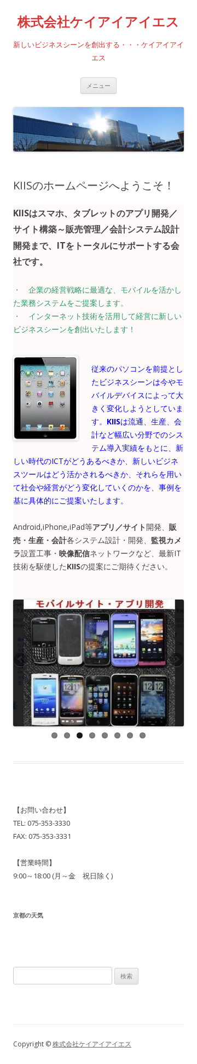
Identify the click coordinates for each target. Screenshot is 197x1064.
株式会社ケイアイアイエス (98, 21)
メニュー (98, 85)
